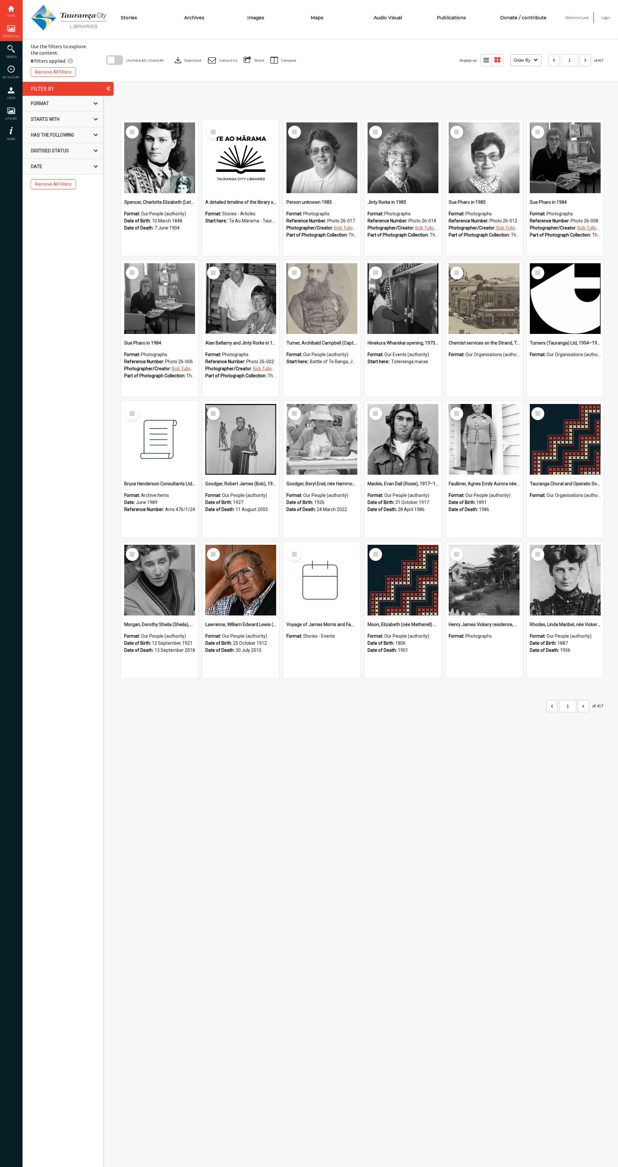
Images (255, 18)
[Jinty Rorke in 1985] (403, 157)
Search (11, 57)
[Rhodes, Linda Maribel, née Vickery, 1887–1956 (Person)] (565, 580)
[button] (222, 60)
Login (11, 98)
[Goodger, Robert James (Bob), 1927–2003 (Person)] (240, 439)
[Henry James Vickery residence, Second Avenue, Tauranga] (484, 580)
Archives (194, 18)
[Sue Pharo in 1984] (565, 157)
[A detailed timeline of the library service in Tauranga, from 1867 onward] (240, 157)
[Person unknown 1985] (321, 157)
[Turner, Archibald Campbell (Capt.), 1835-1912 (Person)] (321, 298)
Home (11, 15)
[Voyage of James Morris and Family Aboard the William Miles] (321, 580)
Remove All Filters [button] (53, 72)
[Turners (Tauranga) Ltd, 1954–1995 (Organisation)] (565, 298)
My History (11, 77)
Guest (584, 17)
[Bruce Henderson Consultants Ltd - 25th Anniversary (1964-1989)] (159, 439)
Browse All (11, 36)
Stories (129, 18)
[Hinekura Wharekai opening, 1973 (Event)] (403, 298)
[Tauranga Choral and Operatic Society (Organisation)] (565, 439)
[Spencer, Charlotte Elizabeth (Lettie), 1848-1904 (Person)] (159, 157)
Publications (451, 18)
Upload (11, 118)
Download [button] (187, 60)
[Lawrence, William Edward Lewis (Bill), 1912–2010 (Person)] (240, 580)
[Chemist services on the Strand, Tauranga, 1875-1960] (484, 298)
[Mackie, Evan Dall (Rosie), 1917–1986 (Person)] (403, 439)
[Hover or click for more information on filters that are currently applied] (70, 61)
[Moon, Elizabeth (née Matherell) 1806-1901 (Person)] (403, 580)
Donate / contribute (523, 18)
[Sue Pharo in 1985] (484, 157)
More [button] (11, 139)
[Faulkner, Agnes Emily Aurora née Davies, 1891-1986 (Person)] (484, 439)
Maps (317, 18)
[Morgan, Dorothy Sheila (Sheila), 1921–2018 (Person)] (159, 580)
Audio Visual (388, 18)
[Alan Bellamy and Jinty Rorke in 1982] (240, 298)
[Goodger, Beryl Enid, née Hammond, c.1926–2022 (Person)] (321, 439)
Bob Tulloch (346, 227)
